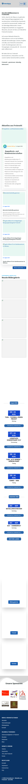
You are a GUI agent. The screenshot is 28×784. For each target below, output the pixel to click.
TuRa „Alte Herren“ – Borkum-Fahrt (14, 460)
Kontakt (4, 727)
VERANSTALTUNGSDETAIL (14, 425)
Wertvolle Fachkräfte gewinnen (11, 210)
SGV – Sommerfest (14, 526)
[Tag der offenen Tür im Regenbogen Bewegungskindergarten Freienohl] (14, 226)
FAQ (3, 770)
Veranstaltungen (6, 723)
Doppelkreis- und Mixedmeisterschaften (13, 152)
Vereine (4, 749)
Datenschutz (5, 768)
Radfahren (4, 739)
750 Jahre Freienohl (7, 753)
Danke (3, 756)
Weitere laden (14, 539)
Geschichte (5, 751)
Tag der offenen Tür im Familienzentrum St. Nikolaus (14, 262)
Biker (3, 742)
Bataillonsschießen (14, 509)
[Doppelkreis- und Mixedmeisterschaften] (14, 135)
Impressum (5, 765)
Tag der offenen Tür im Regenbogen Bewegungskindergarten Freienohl (12, 238)
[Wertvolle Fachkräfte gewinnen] (14, 198)
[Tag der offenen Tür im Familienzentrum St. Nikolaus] (14, 249)
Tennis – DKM (14, 480)
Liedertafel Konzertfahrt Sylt (14, 439)
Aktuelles (4, 720)
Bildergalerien (5, 725)
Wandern (4, 737)
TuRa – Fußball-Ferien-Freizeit (14, 418)
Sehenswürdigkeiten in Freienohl (10, 734)
